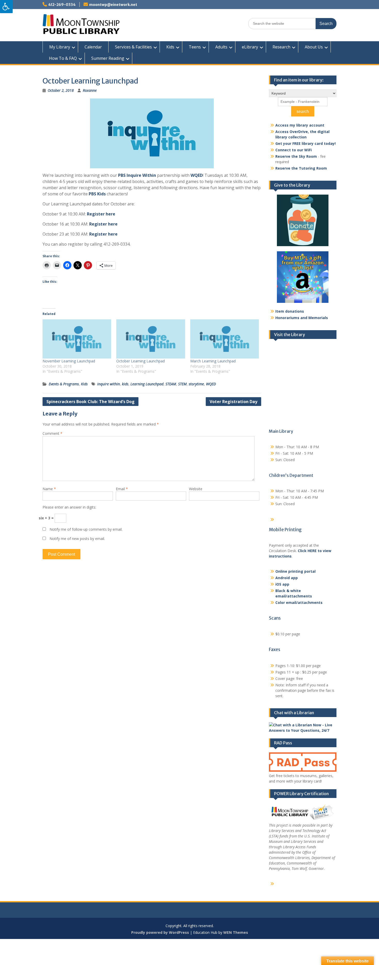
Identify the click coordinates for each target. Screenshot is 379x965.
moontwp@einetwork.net (113, 4)
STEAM (171, 383)
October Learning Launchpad (140, 361)
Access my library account (299, 125)
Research (281, 47)
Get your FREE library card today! (305, 143)
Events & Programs (64, 383)
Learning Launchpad (146, 383)
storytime (196, 383)
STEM (182, 383)
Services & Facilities (133, 47)
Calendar (93, 47)
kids (125, 383)
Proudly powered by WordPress (160, 932)
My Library (59, 47)
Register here (101, 214)
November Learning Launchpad (69, 361)
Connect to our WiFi (293, 149)
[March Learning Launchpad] (224, 339)
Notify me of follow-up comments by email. (86, 529)
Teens (195, 47)
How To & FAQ (63, 58)
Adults (221, 47)
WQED (197, 175)
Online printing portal (295, 571)
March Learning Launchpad (213, 361)
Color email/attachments (299, 602)
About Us (314, 47)
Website (195, 488)
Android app (286, 577)
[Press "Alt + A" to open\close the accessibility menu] (6, 6)
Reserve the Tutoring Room (301, 168)
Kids (170, 47)
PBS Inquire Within (137, 175)
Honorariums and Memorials (301, 317)
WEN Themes (235, 932)
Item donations (289, 311)
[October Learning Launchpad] (150, 339)
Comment (52, 433)
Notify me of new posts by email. (77, 538)
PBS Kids (97, 194)
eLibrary (250, 47)
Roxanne (90, 90)
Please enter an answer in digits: (69, 507)
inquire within (108, 383)
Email (122, 488)
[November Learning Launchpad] (77, 339)
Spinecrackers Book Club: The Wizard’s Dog (90, 401)
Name (49, 488)
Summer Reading (107, 58)
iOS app (282, 584)
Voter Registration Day (233, 401)
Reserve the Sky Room (296, 156)
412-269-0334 (62, 4)
